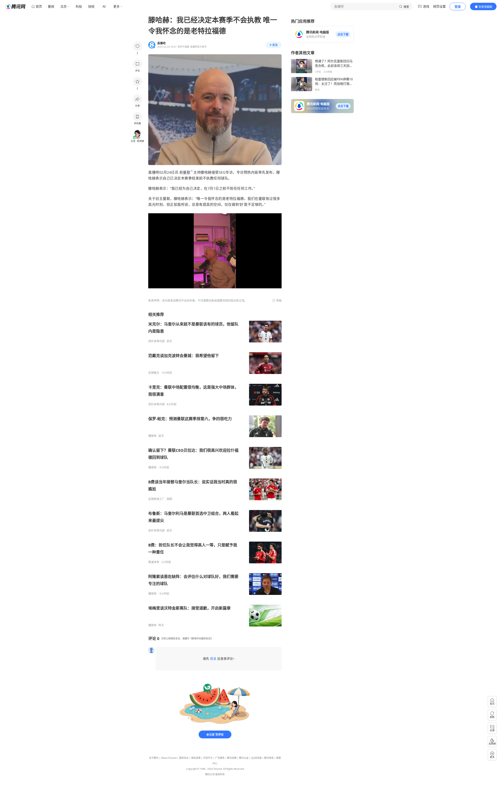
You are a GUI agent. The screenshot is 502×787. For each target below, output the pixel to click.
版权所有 (220, 774)
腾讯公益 (243, 758)
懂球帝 (152, 435)
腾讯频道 (269, 758)
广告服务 (220, 758)
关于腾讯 (153, 758)
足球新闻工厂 (156, 498)
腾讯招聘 (231, 758)
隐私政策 (196, 758)
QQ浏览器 (256, 758)
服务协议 (184, 758)
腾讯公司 (210, 774)
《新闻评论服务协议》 (201, 638)
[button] (343, 34)
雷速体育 (153, 562)
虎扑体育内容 (156, 341)
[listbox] (215, 469)
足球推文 (153, 372)
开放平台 (208, 758)
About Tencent (169, 758)
